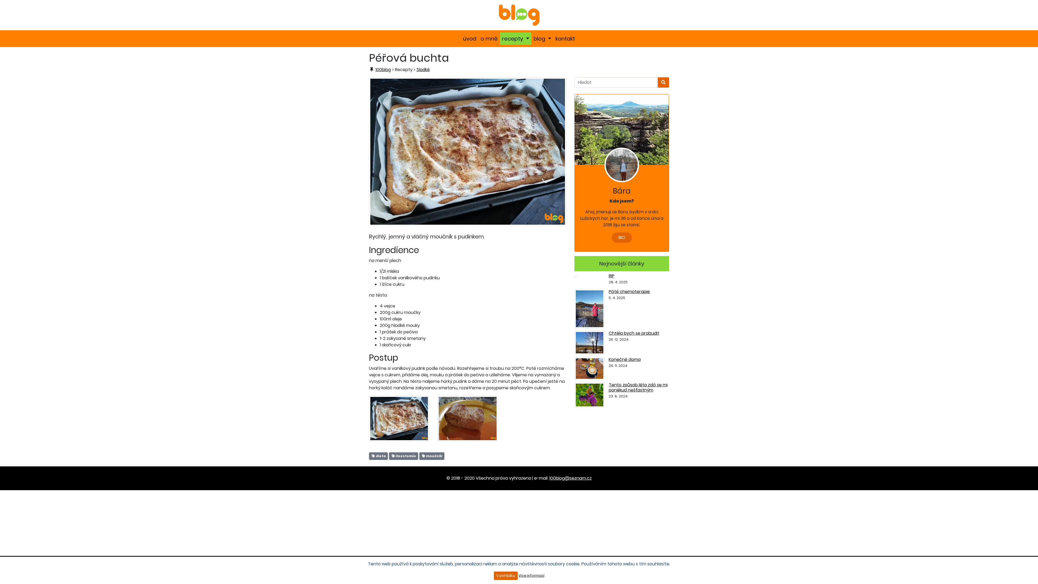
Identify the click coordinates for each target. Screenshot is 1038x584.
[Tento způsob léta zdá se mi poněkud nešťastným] (589, 394)
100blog (383, 70)
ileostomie (405, 456)
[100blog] (519, 15)
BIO (621, 237)
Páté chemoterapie (629, 291)
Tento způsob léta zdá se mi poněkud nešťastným (638, 387)
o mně (490, 38)
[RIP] (575, 276)
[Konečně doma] (589, 368)
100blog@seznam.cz (570, 478)
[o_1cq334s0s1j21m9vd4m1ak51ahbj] (467, 418)
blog (543, 38)
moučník (433, 456)
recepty (516, 38)
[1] (663, 82)
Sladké (423, 70)
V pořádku (505, 575)
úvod (470, 38)
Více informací (531, 575)
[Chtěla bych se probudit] (589, 342)
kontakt (566, 38)
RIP (611, 276)
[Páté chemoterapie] (589, 308)
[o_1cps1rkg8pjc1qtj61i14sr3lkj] (467, 151)
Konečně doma (625, 359)
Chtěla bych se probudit (634, 333)
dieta (380, 456)
